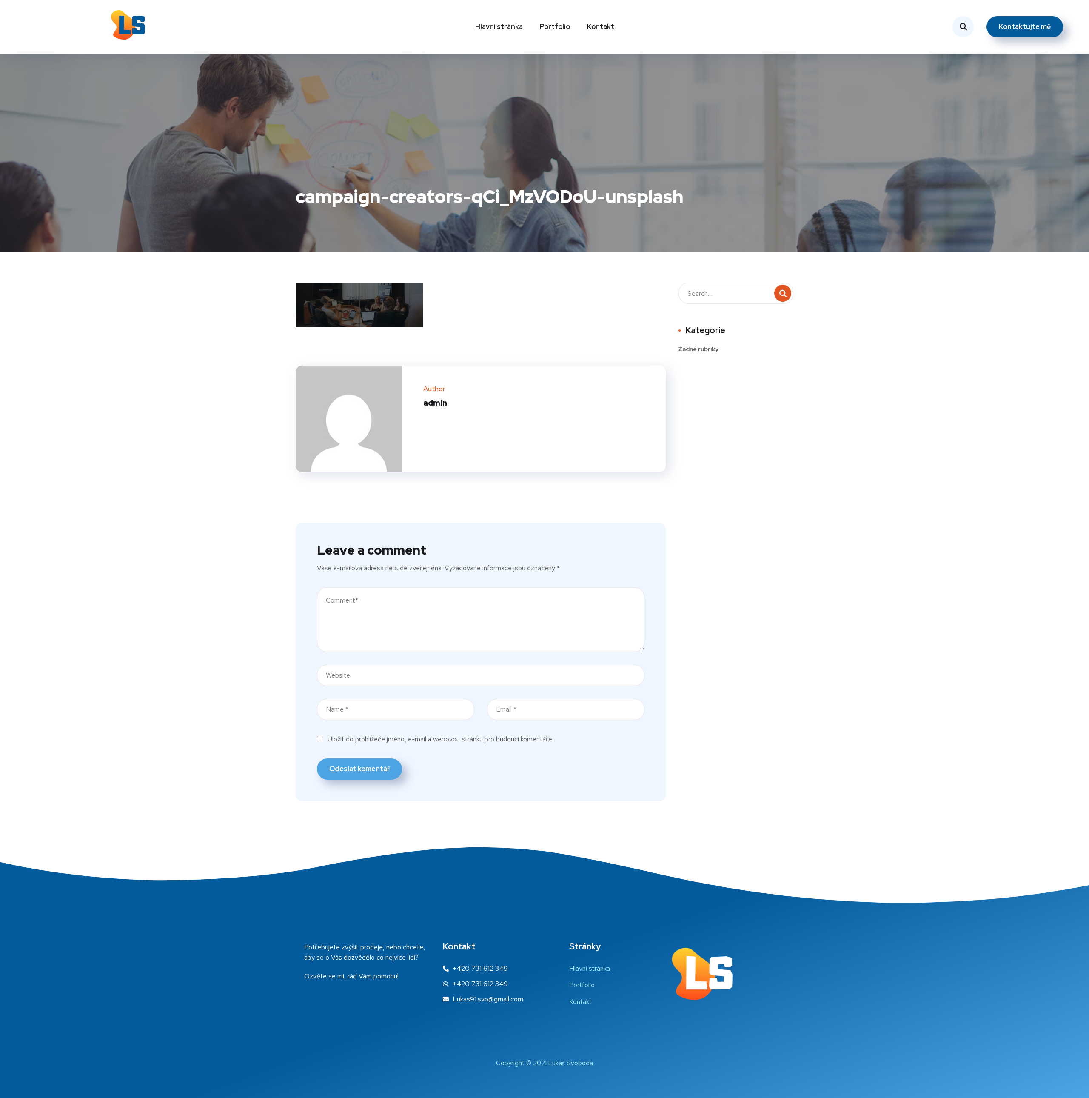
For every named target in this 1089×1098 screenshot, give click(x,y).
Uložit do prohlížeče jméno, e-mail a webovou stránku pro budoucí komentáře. (440, 739)
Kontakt (600, 26)
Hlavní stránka (499, 26)
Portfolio (555, 26)
